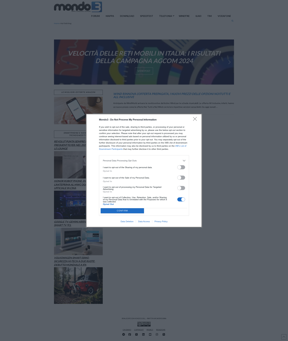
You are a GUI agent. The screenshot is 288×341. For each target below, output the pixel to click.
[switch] (181, 167)
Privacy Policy (161, 221)
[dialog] (144, 170)
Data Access (144, 221)
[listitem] (144, 160)
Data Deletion (127, 221)
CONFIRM (122, 211)
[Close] (196, 120)
